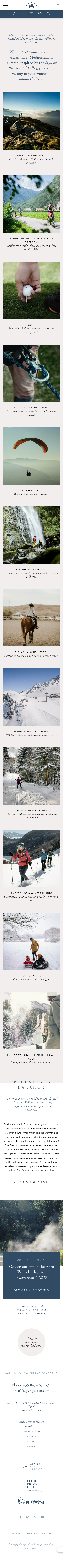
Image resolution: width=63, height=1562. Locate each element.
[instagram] (28, 1517)
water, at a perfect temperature (39, 1145)
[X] (35, 1517)
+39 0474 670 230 (37, 1385)
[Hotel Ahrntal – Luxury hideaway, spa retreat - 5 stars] (31, 5)
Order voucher (31, 1432)
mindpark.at (31, 1548)
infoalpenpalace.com (32, 1391)
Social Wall (31, 1427)
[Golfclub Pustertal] (31, 1503)
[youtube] (42, 1517)
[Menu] (5, 4)
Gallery (31, 1437)
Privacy (48, 1533)
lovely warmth (42, 1153)
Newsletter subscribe (31, 1422)
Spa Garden (23, 1170)
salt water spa (20, 1162)
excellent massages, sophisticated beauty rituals (31, 1166)
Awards (31, 1446)
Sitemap (15, 1533)
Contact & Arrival (31, 1410)
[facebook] (20, 1517)
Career (31, 1442)
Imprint (31, 1533)
